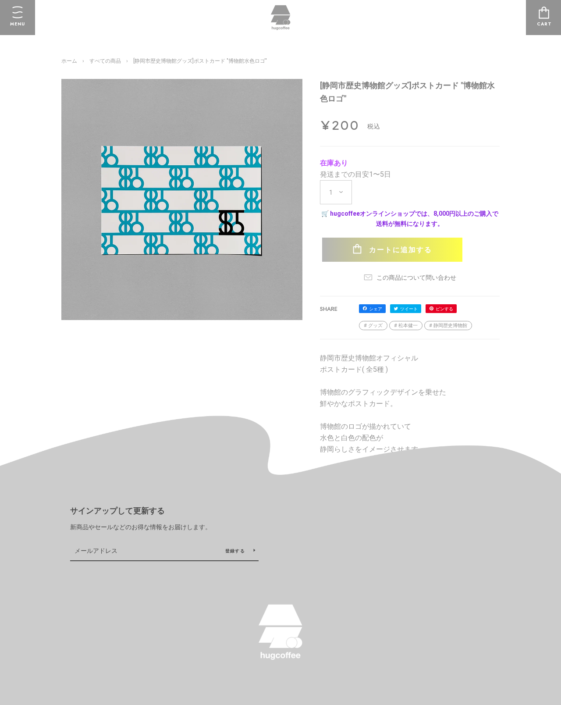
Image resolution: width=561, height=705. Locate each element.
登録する (236, 550)
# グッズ (373, 325)
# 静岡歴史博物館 (448, 325)
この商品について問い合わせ (415, 277)
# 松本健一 (406, 325)
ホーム (69, 61)
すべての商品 (105, 61)
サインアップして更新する (117, 510)
